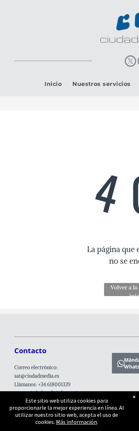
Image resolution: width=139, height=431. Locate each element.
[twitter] (130, 62)
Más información (76, 421)
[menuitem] (53, 84)
